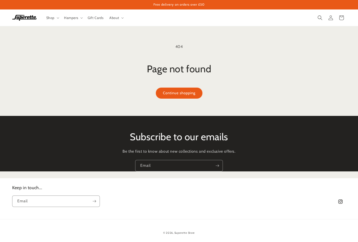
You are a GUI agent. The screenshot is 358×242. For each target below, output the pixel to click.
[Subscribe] (217, 165)
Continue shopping (179, 93)
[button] (52, 18)
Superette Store (184, 232)
